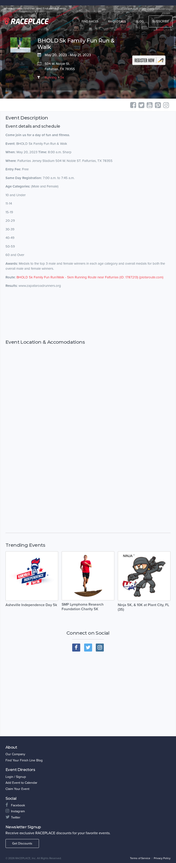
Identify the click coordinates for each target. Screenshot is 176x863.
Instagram (18, 811)
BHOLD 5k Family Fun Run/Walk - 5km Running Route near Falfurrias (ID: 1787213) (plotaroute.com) (89, 277)
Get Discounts (22, 843)
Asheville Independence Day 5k (31, 605)
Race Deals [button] (117, 21)
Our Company (15, 754)
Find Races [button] (90, 21)
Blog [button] (140, 21)
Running (51, 77)
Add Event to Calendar (21, 783)
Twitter (15, 817)
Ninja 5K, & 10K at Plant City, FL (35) (143, 607)
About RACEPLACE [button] (126, 9)
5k (62, 77)
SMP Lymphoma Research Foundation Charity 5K (83, 606)
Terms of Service (140, 858)
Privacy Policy (162, 858)
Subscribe (160, 21)
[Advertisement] (88, 313)
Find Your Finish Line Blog (24, 760)
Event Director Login (160, 9)
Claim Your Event (17, 789)
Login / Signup (16, 777)
